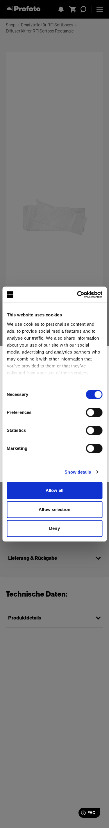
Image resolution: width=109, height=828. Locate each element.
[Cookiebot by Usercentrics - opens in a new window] (77, 294)
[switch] (94, 412)
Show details (78, 472)
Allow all (54, 490)
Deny (54, 528)
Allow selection (54, 509)
